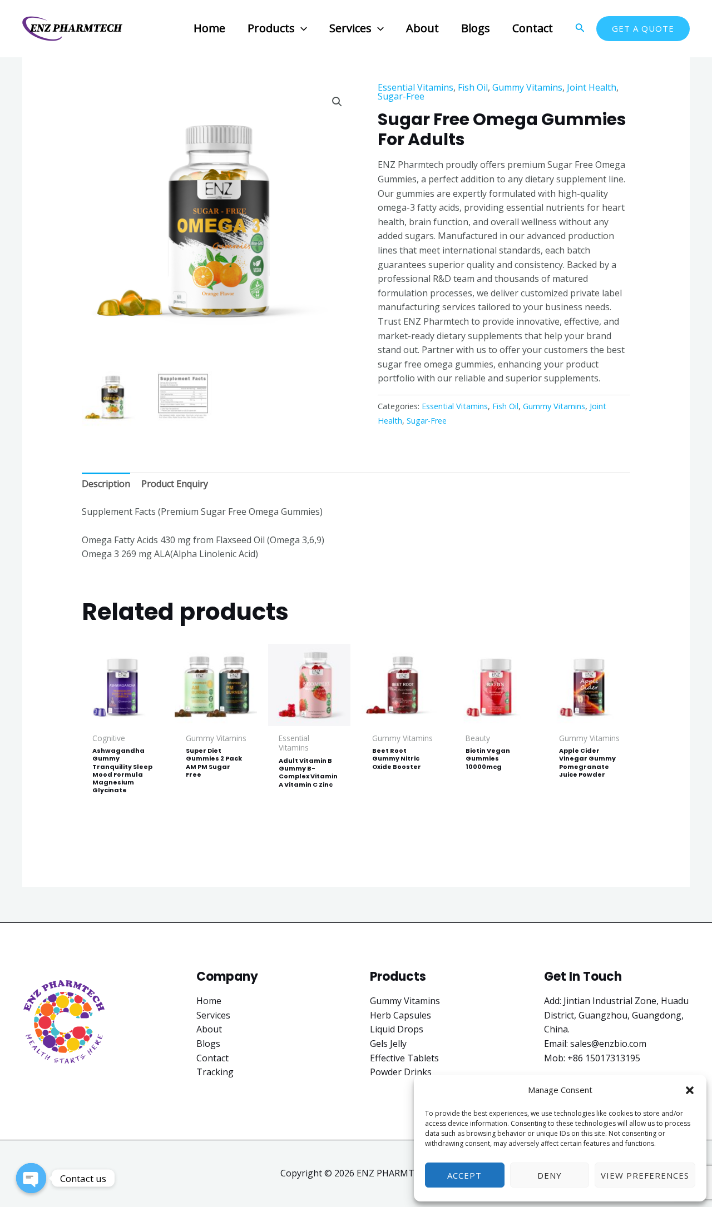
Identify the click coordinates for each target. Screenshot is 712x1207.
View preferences (645, 1175)
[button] (689, 1090)
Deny (549, 1175)
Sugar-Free (401, 96)
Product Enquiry (174, 484)
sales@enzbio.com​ (608, 1043)
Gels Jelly (388, 1043)
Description (106, 484)
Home (208, 1001)
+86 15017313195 (603, 1058)
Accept (464, 1175)
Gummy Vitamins (527, 87)
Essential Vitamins (415, 87)
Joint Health (591, 87)
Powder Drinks (401, 1072)
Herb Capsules (400, 1015)
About (209, 1029)
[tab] (106, 484)
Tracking (215, 1072)
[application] (301, 28)
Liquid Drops (396, 1029)
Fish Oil (473, 87)
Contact (212, 1058)
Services (213, 1015)
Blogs (208, 1043)
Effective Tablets (404, 1058)
